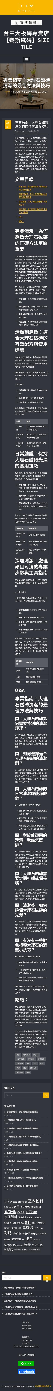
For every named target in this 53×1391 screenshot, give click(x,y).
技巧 (28, 1064)
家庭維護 (38, 1217)
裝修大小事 (34, 131)
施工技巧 (7, 1228)
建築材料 (41, 1222)
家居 (6, 1207)
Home (7, 92)
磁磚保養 (33, 1068)
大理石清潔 (20, 1059)
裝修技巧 (10, 1245)
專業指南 (20, 1064)
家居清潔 (25, 1206)
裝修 (28, 1072)
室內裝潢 (22, 1201)
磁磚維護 (43, 1234)
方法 (35, 1064)
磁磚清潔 (35, 1233)
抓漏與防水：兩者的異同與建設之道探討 (22, 1161)
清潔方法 (39, 1227)
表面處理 (20, 1072)
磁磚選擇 (7, 1239)
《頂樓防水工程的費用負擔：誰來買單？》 (23, 1145)
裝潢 (27, 1245)
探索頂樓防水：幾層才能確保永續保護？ (22, 1112)
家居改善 (14, 1207)
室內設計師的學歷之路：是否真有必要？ (22, 1186)
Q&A (21, 216)
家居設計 (10, 1217)
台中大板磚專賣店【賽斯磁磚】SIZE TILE (27, 40)
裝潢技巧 (37, 1245)
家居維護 (31, 1059)
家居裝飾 (31, 1212)
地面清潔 (26, 1055)
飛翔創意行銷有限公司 (43, 1386)
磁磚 (24, 1068)
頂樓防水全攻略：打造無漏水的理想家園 (22, 1169)
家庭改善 (22, 1217)
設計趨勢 (25, 1250)
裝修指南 (20, 1245)
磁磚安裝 (26, 1233)
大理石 (35, 1055)
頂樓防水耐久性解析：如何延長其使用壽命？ (24, 1153)
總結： (21, 221)
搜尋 (4, 1272)
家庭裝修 (7, 1223)
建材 (28, 1222)
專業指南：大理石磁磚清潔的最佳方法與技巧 (30, 92)
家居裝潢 (20, 1212)
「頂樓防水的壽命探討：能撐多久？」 (22, 1120)
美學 (23, 1239)
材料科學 (14, 1228)
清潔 (18, 1068)
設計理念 (17, 1250)
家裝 (14, 1223)
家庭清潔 (41, 1059)
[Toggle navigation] (26, 59)
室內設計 (35, 1201)
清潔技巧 (28, 1227)
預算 (38, 1250)
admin (21, 131)
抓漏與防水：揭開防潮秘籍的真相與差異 (22, 1128)
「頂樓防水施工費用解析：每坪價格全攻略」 (24, 1136)
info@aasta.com (28, 11)
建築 (34, 1223)
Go (46, 1095)
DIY (6, 1201)
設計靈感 (32, 1250)
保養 (18, 1055)
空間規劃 (16, 1239)
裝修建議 (37, 1239)
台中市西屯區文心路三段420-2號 (26, 1346)
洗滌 (41, 1064)
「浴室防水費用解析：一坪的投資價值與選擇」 (25, 1177)
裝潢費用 (8, 1249)
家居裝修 (10, 1212)
